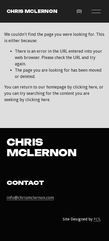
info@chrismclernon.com (30, 197)
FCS (97, 219)
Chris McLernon (32, 11)
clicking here (85, 87)
